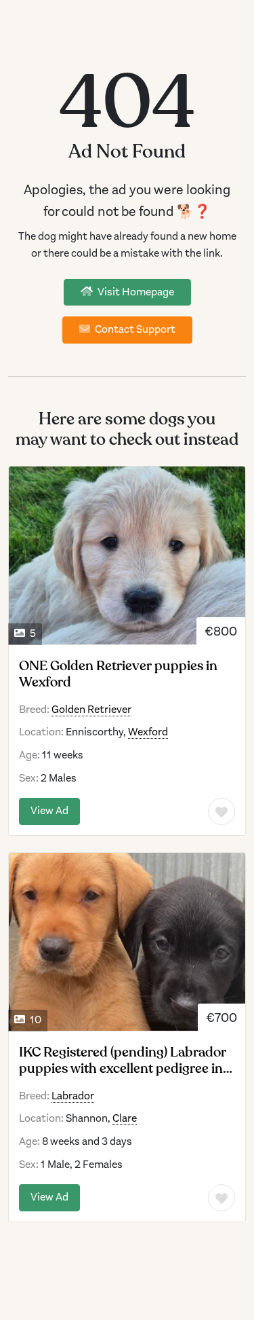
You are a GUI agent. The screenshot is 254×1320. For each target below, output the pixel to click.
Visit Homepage (135, 292)
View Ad (49, 811)
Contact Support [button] (134, 329)
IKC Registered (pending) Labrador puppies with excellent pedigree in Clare (122, 1060)
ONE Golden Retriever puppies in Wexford (118, 674)
